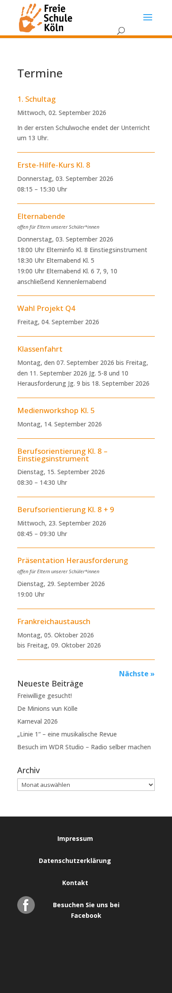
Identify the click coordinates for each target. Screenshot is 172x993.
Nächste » (137, 674)
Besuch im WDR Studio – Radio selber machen (84, 747)
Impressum (75, 838)
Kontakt (75, 882)
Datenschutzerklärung (75, 860)
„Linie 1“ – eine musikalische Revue (67, 734)
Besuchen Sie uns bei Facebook (86, 907)
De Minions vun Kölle (47, 708)
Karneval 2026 (37, 721)
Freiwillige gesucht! (44, 695)
